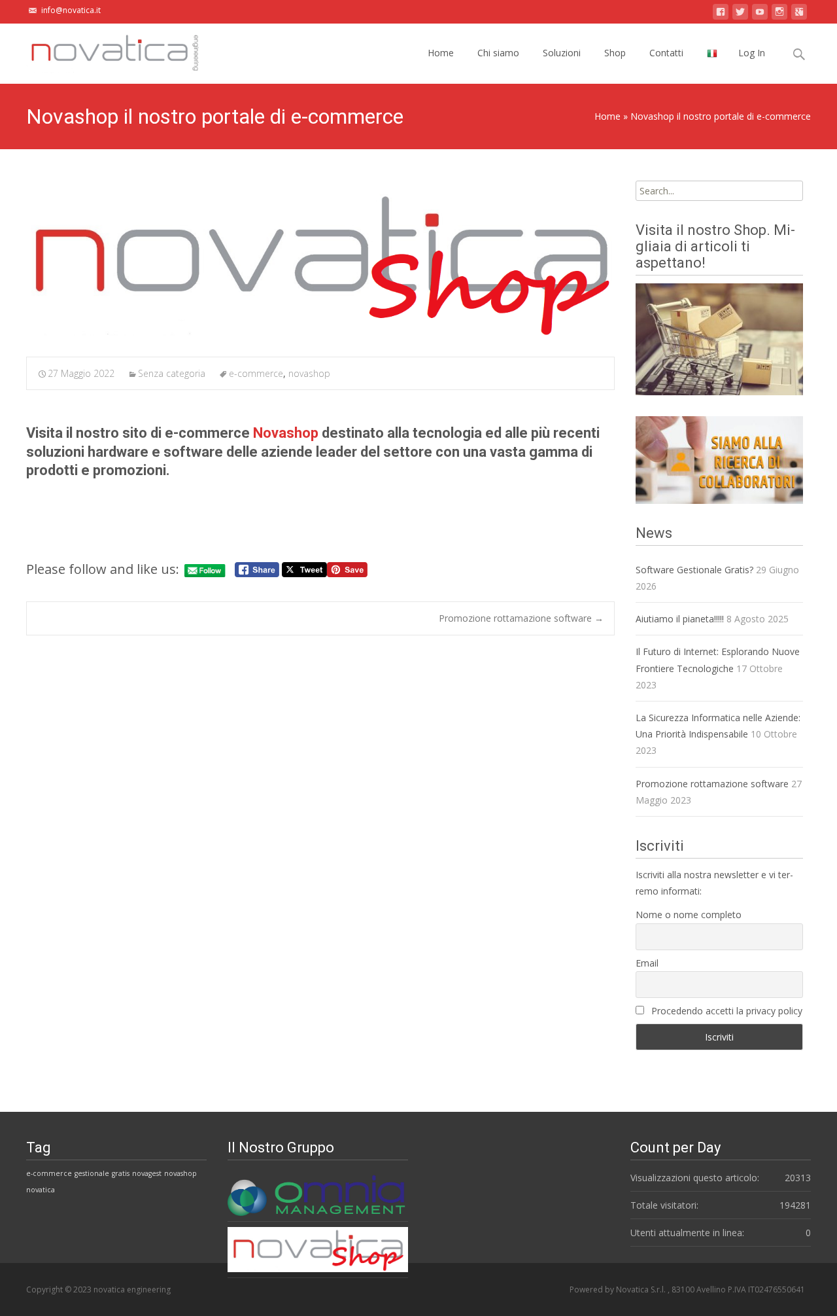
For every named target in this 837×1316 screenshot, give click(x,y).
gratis (120, 1173)
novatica (40, 1189)
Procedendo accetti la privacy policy (725, 1011)
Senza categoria (171, 373)
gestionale (92, 1173)
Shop (615, 52)
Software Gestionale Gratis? (694, 569)
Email (647, 963)
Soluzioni (562, 52)
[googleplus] (799, 14)
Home (441, 52)
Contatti (666, 52)
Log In (751, 52)
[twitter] (740, 14)
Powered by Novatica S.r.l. (619, 1289)
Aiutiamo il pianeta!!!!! (680, 619)
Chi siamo (498, 52)
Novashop (285, 433)
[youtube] (760, 14)
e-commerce (256, 373)
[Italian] (712, 54)
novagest (147, 1173)
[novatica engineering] (103, 50)
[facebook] (720, 14)
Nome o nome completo (689, 914)
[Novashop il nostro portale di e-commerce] (320, 263)
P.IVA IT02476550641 (766, 1289)
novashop (309, 373)
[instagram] (779, 14)
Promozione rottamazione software (521, 618)
